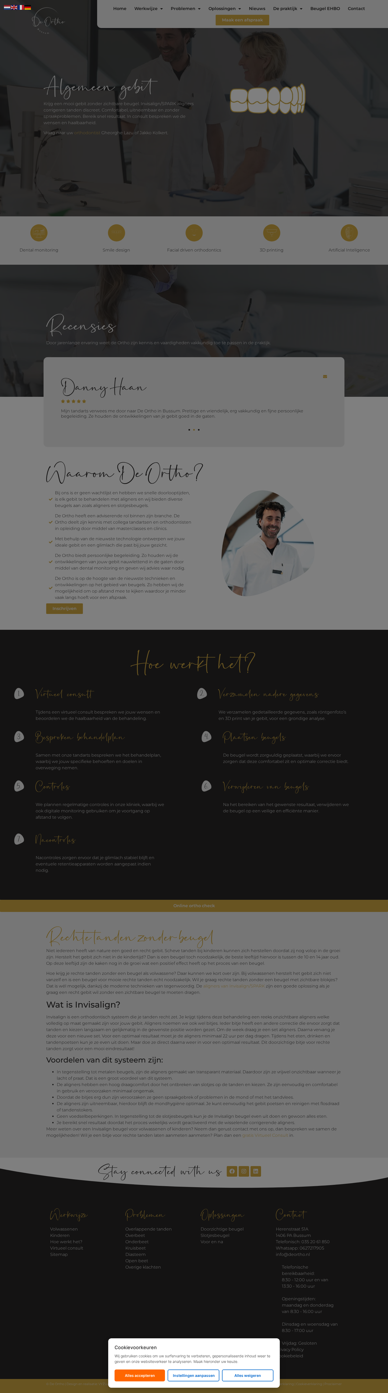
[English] (14, 7)
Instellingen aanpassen (194, 1375)
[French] (21, 7)
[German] (28, 7)
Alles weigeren (247, 1375)
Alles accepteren (140, 1375)
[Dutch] (7, 7)
